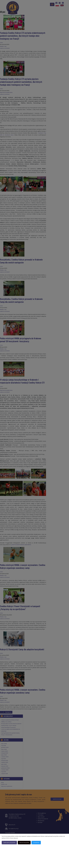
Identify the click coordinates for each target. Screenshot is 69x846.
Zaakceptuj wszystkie (9, 842)
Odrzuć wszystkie (24, 842)
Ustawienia (36, 842)
